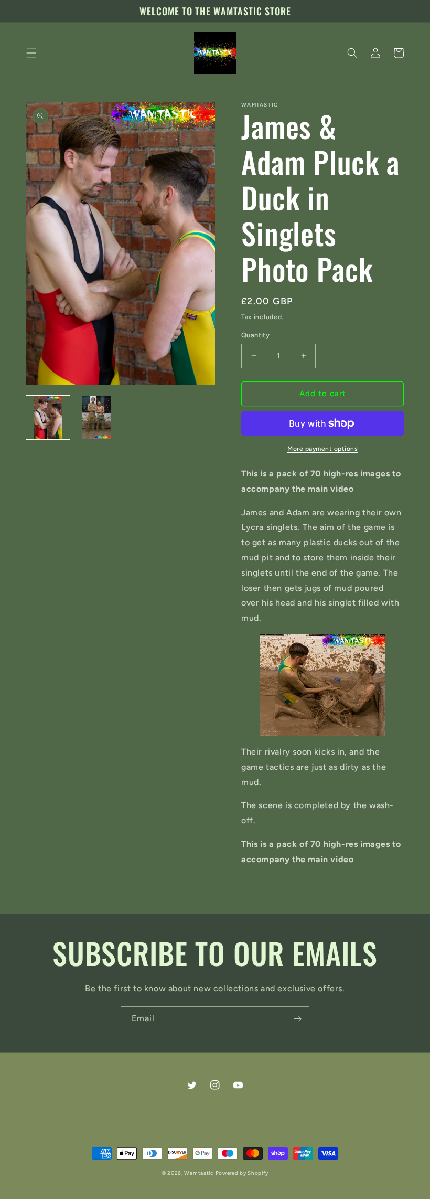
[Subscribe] (297, 1018)
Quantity (255, 335)
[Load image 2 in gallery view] (97, 417)
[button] (31, 53)
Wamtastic (198, 1173)
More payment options (322, 448)
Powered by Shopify (242, 1173)
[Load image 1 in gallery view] (48, 417)
